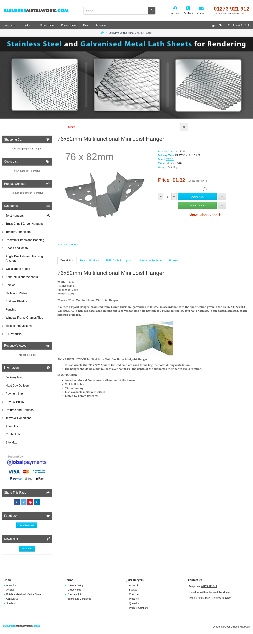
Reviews (174, 260)
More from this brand (151, 260)
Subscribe (27, 548)
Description (67, 260)
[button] (197, 196)
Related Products (89, 260)
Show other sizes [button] (203, 215)
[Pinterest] (30, 502)
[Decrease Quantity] (160, 196)
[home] (102, 32)
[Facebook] (17, 502)
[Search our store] (151, 10)
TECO (170, 159)
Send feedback (26, 525)
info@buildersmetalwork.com (214, 592)
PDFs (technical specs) (119, 260)
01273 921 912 (209, 586)
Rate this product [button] (68, 244)
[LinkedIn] (37, 502)
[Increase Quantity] (173, 196)
